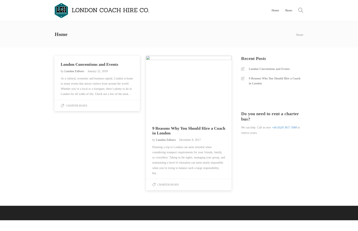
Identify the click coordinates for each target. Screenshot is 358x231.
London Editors (74, 71)
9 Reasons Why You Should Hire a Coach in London (274, 81)
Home (275, 10)
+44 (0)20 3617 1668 (284, 127)
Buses (288, 10)
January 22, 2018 (98, 71)
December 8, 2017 (190, 139)
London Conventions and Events (269, 69)
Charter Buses (76, 105)
